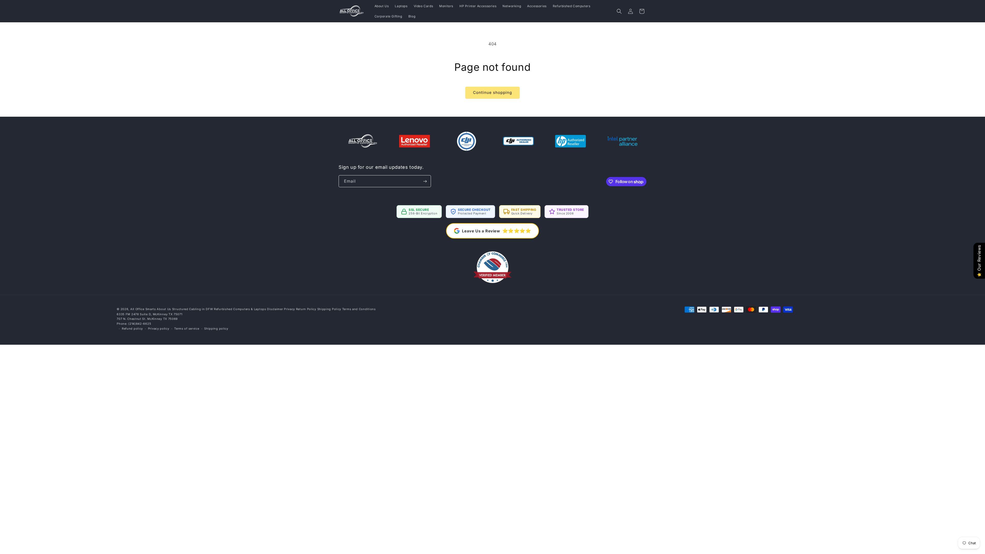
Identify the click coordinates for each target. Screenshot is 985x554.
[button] (619, 11)
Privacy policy (158, 328)
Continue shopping (492, 92)
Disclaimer (275, 309)
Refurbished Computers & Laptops (240, 309)
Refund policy (132, 328)
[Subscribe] (425, 181)
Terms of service (186, 328)
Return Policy (306, 309)
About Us (164, 309)
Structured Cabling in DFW (192, 309)
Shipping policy (216, 328)
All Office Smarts (143, 309)
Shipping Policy (329, 309)
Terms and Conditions (359, 309)
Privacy (289, 309)
